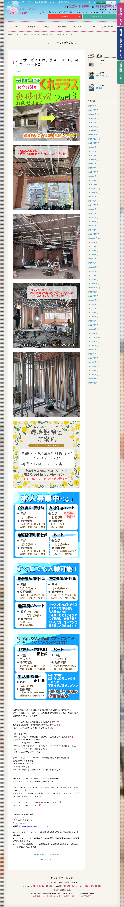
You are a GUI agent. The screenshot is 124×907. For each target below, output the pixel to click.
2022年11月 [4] (94, 288)
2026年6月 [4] (93, 110)
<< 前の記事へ (39, 854)
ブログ (92, 26)
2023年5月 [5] (93, 263)
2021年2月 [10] (94, 375)
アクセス (65, 16)
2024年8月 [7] (93, 201)
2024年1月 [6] (93, 230)
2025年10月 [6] (94, 143)
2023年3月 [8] (93, 271)
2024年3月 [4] (93, 222)
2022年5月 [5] (93, 312)
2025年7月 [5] (93, 155)
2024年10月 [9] (94, 193)
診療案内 (31, 26)
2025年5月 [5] (93, 164)
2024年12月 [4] (94, 184)
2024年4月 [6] (93, 218)
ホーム (10, 34)
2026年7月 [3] (93, 106)
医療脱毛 (99, 88)
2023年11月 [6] (94, 238)
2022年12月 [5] (94, 284)
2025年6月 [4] (93, 160)
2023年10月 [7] (94, 242)
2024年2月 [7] (93, 226)
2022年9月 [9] (93, 296)
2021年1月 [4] (93, 379)
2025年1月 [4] (93, 180)
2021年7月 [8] (93, 354)
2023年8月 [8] (93, 250)
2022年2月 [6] (93, 325)
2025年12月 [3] (94, 135)
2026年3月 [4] (93, 122)
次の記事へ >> (53, 854)
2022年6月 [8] (93, 308)
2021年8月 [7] (93, 350)
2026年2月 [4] (93, 127)
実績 (47, 26)
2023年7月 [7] (93, 255)
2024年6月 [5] (93, 209)
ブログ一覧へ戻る (46, 860)
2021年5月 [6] (93, 362)
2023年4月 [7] (93, 267)
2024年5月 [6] (93, 213)
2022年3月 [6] (93, 321)
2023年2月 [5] (93, 275)
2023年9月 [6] (93, 246)
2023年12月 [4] (94, 234)
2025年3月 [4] (93, 172)
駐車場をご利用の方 (100, 16)
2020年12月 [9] (94, 383)
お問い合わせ (107, 26)
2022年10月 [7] (94, 292)
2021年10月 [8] (94, 341)
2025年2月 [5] (93, 176)
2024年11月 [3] (94, 189)
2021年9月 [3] (93, 346)
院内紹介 (62, 26)
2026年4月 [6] (93, 118)
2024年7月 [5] (93, 205)
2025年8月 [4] (93, 151)
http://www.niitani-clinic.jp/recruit (35, 826)
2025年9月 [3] (93, 147)
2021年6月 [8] (93, 358)
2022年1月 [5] (93, 329)
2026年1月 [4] (93, 131)
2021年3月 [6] (93, 370)
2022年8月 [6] (93, 300)
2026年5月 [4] (93, 114)
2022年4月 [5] (93, 317)
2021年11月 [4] (94, 337)
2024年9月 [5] (93, 197)
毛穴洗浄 (99, 63)
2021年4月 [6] (93, 366)
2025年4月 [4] (93, 168)
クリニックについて (16, 26)
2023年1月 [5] (93, 279)
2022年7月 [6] (93, 304)
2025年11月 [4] (94, 139)
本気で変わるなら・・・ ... (106, 76)
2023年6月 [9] (93, 259)
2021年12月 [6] (94, 333)
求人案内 (77, 26)
